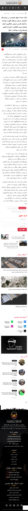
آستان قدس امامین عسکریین (14, 495)
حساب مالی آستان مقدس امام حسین (14, 446)
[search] (5, 8)
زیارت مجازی (14, 459)
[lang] (2, 8)
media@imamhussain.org (14, 441)
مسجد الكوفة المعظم (14, 499)
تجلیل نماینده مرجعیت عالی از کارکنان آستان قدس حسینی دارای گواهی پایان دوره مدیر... (10, 384)
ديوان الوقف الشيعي (14, 474)
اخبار (13, 13)
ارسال (21, 229)
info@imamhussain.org (14, 436)
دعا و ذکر (14, 461)
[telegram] (13, 7)
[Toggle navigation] (25, 7)
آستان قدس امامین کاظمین (14, 490)
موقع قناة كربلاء (14, 479)
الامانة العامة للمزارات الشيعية (14, 477)
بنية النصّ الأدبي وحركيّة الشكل (21, 306)
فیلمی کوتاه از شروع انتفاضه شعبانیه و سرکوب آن (17, 289)
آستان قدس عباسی (14, 497)
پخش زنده (14, 456)
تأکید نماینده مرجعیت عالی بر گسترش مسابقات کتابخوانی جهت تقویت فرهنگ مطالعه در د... (9, 374)
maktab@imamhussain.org (14, 439)
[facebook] (18, 7)
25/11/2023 (23, 49)
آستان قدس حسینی (12, 208)
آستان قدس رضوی (14, 492)
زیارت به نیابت (14, 454)
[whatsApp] (16, 7)
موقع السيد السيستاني (14, 472)
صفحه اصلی (21, 13)
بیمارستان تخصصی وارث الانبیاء (19, 211)
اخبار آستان (6, 13)
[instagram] (10, 505)
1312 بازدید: (14, 49)
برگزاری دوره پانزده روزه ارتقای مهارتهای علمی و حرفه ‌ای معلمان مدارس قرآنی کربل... (9, 364)
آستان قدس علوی (14, 487)
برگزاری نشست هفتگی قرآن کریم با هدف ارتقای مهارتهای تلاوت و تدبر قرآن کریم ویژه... (9, 394)
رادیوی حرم (14, 464)
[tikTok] (6, 505)
